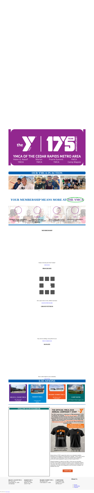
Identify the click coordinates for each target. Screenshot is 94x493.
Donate (75, 484)
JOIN (47, 265)
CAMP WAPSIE (76, 397)
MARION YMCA (37, 397)
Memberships (77, 486)
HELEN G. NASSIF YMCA (18, 397)
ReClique (8, 491)
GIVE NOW (47, 379)
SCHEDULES (47, 341)
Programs (76, 487)
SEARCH (47, 303)
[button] (10, 182)
